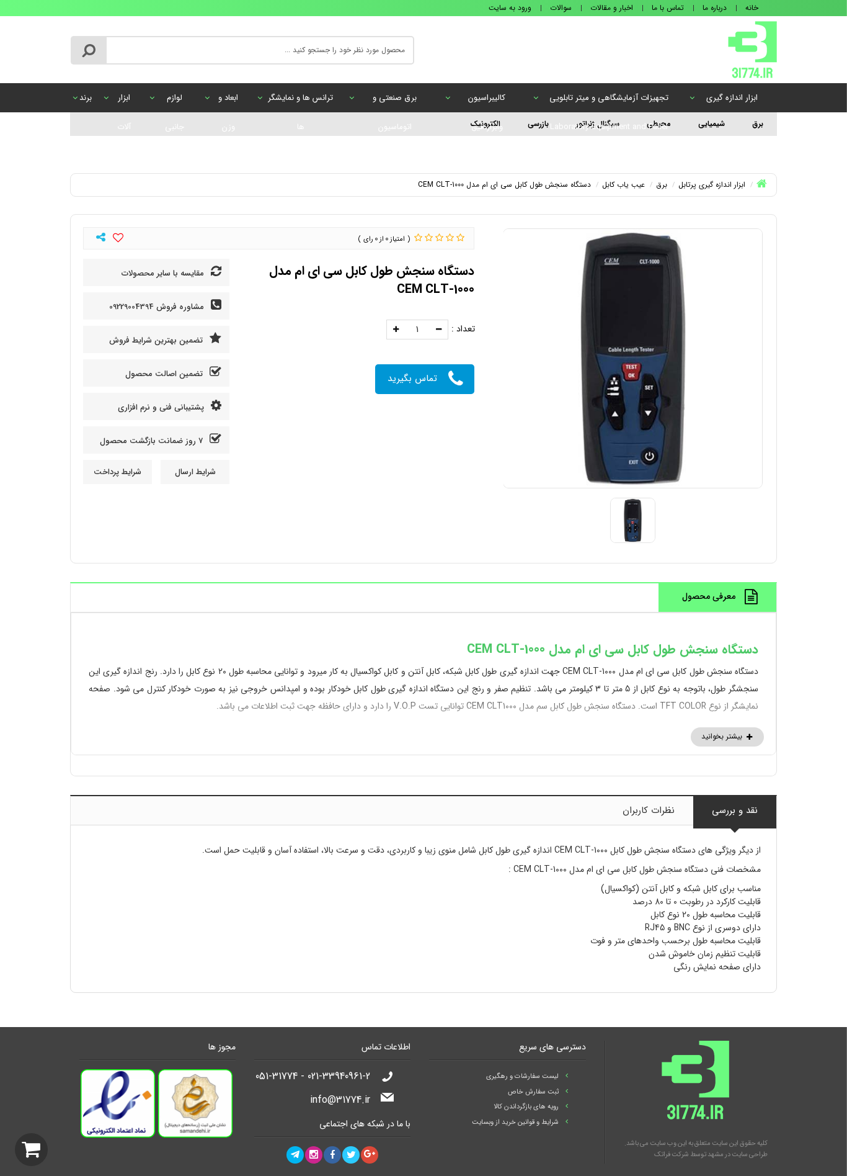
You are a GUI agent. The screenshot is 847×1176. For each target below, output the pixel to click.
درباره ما (715, 8)
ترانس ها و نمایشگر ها (300, 101)
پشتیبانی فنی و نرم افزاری (162, 407)
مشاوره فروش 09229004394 (157, 306)
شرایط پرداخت (117, 471)
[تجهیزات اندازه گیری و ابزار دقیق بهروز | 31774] (752, 49)
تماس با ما (668, 8)
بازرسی (538, 124)
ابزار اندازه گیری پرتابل (732, 101)
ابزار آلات (124, 101)
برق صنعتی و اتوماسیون (395, 101)
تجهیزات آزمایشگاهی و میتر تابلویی (608, 101)
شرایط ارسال (195, 471)
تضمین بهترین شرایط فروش (157, 340)
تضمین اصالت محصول (165, 373)
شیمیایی (711, 124)
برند (85, 97)
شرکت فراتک (671, 1154)
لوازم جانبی (174, 101)
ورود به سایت (510, 8)
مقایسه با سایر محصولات (164, 273)
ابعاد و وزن (228, 101)
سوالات (561, 8)
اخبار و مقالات (611, 8)
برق (757, 124)
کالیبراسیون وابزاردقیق (486, 101)
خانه (751, 8)
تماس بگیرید (412, 378)
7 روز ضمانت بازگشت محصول (152, 440)
